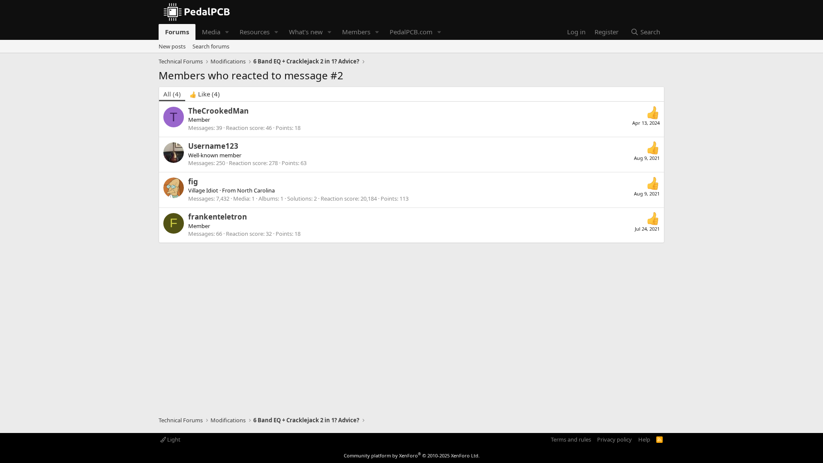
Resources (255, 31)
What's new (306, 31)
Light (173, 439)
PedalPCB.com (411, 31)
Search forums (210, 46)
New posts (172, 46)
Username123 (213, 146)
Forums (177, 31)
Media (211, 31)
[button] (227, 32)
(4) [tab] (172, 94)
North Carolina (256, 190)
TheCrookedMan (218, 111)
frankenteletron (217, 217)
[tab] (204, 94)
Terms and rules (571, 439)
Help (644, 439)
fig (193, 181)
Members (356, 31)
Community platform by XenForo (412, 455)
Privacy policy (614, 439)
